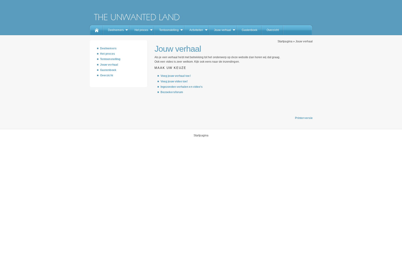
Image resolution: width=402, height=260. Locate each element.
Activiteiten (196, 30)
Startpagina (285, 41)
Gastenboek (249, 30)
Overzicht (273, 30)
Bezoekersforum (172, 92)
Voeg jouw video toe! (174, 81)
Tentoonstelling (169, 30)
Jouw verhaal (222, 30)
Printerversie (304, 118)
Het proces (141, 30)
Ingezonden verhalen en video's (182, 86)
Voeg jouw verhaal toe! (176, 76)
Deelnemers (116, 30)
